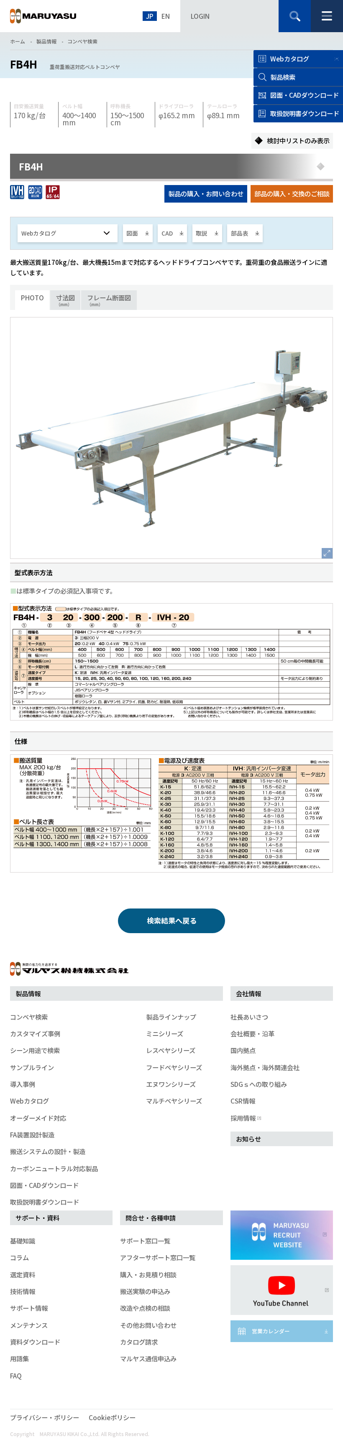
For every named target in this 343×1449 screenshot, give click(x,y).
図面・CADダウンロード (44, 1185)
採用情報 (243, 1117)
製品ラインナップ (171, 1016)
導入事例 (22, 1084)
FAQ (16, 1375)
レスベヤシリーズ (170, 1050)
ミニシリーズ (164, 1033)
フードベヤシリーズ (174, 1067)
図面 (132, 233)
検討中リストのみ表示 (298, 140)
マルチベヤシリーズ (174, 1100)
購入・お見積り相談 (148, 1274)
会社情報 (248, 993)
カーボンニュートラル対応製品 (54, 1168)
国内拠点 (243, 1050)
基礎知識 (22, 1240)
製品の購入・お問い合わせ (205, 193)
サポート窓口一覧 (145, 1240)
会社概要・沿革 (252, 1033)
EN (165, 15)
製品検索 (282, 76)
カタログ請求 (139, 1341)
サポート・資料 (37, 1217)
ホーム (17, 41)
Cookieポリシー (112, 1417)
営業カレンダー (271, 1331)
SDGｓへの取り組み (258, 1084)
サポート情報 (29, 1307)
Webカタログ (289, 58)
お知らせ (248, 1138)
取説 (201, 233)
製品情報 (46, 41)
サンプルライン (32, 1067)
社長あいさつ (249, 1016)
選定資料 (22, 1274)
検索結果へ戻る (172, 920)
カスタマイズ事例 (35, 1033)
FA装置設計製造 (32, 1134)
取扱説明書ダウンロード (44, 1201)
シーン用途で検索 (35, 1050)
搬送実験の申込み (145, 1291)
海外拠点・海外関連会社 (264, 1067)
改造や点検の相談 (145, 1307)
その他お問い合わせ (148, 1325)
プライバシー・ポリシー (44, 1417)
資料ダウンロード (35, 1341)
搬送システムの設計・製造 (47, 1151)
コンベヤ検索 (82, 41)
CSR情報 (242, 1100)
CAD (167, 233)
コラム (19, 1257)
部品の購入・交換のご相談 (292, 193)
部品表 (239, 233)
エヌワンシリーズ (171, 1084)
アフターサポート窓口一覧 (157, 1257)
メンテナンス (29, 1325)
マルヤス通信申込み (148, 1358)
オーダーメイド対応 (38, 1117)
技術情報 (22, 1291)
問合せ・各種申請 (150, 1217)
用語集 (19, 1358)
